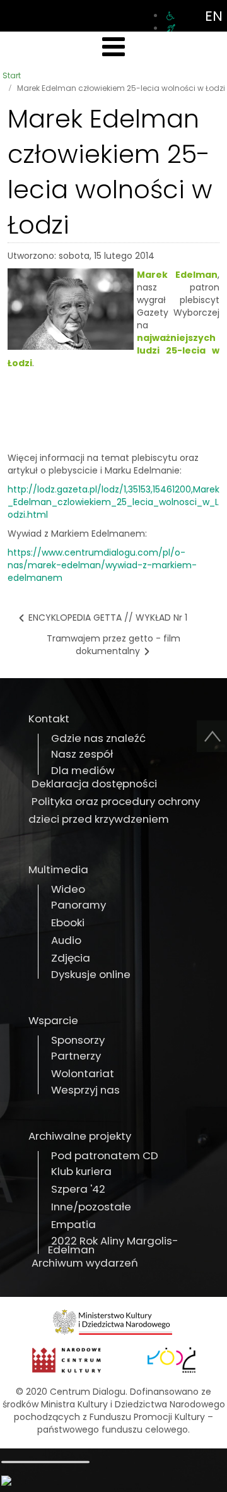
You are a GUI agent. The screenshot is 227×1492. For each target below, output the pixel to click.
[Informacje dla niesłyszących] (170, 28)
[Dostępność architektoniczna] (170, 15)
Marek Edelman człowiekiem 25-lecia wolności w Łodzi (110, 171)
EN (214, 16)
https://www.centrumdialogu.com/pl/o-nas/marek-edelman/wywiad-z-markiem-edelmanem (102, 565)
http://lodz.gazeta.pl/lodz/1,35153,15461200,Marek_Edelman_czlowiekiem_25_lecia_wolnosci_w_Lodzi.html (113, 502)
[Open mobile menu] (113, 47)
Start (12, 75)
